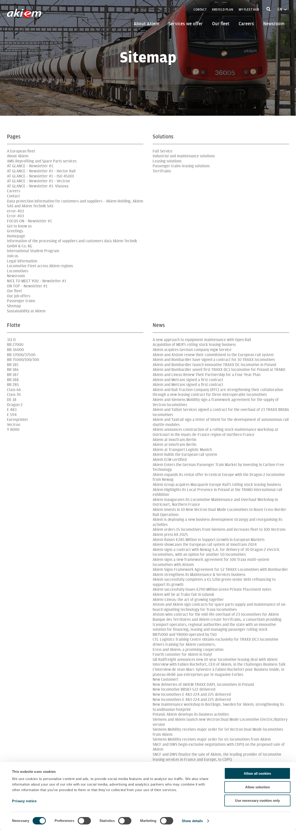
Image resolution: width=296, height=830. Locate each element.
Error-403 (15, 216)
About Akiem (146, 23)
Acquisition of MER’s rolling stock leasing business (194, 344)
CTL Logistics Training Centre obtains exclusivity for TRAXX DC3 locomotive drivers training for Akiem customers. (215, 642)
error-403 (15, 211)
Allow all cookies (257, 773)
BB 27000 (15, 344)
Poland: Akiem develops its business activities (191, 714)
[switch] (84, 820)
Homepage (16, 236)
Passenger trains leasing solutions (181, 166)
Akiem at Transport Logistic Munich (182, 449)
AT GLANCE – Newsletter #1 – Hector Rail (41, 171)
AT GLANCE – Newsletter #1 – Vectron (38, 181)
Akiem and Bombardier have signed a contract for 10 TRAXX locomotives (214, 359)
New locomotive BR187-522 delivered (184, 689)
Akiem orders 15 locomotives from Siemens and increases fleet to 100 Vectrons (219, 529)
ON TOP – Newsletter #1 (27, 286)
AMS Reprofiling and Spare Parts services (42, 161)
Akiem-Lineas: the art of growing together (188, 599)
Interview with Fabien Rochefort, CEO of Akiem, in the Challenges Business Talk (219, 664)
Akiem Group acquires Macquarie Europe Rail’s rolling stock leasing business (217, 484)
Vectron (13, 424)
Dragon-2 (15, 404)
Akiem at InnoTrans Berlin (174, 439)
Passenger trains (21, 300)
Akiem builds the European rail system (185, 454)
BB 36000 (15, 349)
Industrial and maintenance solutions (184, 156)
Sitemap (14, 306)
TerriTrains (162, 171)
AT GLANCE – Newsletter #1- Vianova (37, 186)
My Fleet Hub (249, 10)
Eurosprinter (17, 419)
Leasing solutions (167, 161)
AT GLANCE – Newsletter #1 (30, 166)
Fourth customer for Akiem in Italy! (182, 654)
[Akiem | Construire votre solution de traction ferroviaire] (25, 15)
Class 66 (14, 389)
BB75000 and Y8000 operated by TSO (185, 634)
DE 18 (11, 399)
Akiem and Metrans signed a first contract (188, 379)
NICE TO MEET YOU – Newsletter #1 (36, 281)
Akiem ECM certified (170, 459)
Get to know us (19, 226)
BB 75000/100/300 (23, 359)
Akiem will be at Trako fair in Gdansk (183, 594)
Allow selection (257, 787)
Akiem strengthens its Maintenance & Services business (199, 574)
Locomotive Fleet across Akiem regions (40, 266)
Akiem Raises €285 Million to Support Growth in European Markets (209, 539)
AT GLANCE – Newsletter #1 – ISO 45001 (40, 176)
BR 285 (13, 384)
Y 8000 (13, 429)
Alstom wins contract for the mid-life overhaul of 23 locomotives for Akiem (216, 614)
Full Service (163, 151)
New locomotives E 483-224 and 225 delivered (192, 694)
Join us (12, 256)
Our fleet (220, 23)
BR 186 (13, 369)
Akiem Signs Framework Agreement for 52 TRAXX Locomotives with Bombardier (220, 569)
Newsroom (273, 23)
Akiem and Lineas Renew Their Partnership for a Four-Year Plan (206, 374)
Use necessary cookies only (257, 800)
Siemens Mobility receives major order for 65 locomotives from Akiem (212, 739)
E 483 (12, 409)
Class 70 (14, 394)
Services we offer (185, 23)
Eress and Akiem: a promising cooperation (188, 649)
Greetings (15, 231)
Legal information (22, 261)
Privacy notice (24, 801)
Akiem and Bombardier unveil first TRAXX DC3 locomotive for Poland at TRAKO (219, 369)
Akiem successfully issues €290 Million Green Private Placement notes (212, 589)
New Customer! (165, 679)
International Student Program (33, 251)
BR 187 (12, 374)
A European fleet (21, 151)
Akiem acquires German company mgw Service (192, 349)
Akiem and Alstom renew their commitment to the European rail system (213, 354)
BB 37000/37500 (21, 354)
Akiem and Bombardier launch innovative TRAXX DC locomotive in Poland (214, 364)
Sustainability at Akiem (26, 311)
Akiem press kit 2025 (170, 534)
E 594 (12, 414)
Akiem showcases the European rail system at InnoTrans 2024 (205, 544)
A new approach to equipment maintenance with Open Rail (202, 339)
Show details (192, 821)
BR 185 (12, 364)
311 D (11, 339)
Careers (246, 23)
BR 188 (13, 379)
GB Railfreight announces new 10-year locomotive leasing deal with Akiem (215, 659)
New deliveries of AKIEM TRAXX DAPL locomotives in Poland (203, 684)
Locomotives (17, 271)
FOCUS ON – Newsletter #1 (29, 221)
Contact (200, 10)
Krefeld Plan (222, 10)
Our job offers (18, 296)
